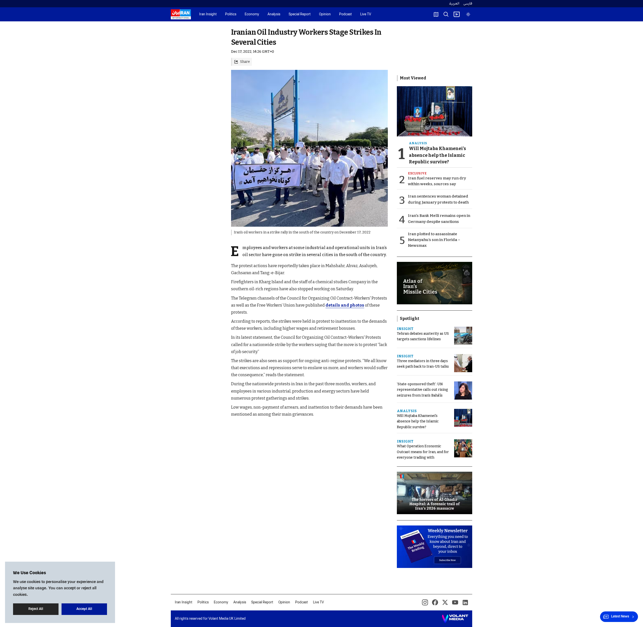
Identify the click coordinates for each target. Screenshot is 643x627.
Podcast (345, 14)
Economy (252, 14)
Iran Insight (208, 14)
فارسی (467, 3)
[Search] (446, 14)
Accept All (84, 609)
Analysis (273, 14)
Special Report (300, 14)
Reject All (35, 609)
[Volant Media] (455, 618)
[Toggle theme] (468, 14)
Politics (230, 14)
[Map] (436, 14)
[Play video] (457, 14)
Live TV (365, 14)
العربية (454, 3)
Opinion (325, 14)
